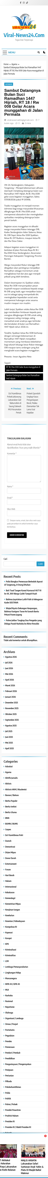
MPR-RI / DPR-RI (12, 984)
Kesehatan (9, 915)
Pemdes (8, 1041)
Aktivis (8, 783)
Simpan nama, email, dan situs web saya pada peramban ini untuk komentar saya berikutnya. (24, 523)
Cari (5, 558)
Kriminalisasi (10, 949)
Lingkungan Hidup (13, 972)
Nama (10, 486)
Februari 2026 (11, 691)
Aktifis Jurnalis (11, 777)
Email (10, 497)
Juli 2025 (8, 731)
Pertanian (9, 1075)
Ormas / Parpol (11, 1024)
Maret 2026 (10, 685)
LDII (7, 961)
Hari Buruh (9, 875)
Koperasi (9, 932)
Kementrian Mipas (13, 903)
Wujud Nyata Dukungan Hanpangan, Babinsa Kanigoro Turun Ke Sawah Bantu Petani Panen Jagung (21, 611)
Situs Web (11, 509)
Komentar (12, 453)
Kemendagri (10, 898)
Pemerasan (10, 1047)
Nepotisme (9, 1006)
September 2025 (12, 719)
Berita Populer (11, 800)
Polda (7, 1092)
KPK (7, 943)
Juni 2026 (9, 668)
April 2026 (9, 679)
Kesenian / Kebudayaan (15, 921)
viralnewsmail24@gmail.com (20, 120)
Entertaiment (11, 863)
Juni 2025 (9, 737)
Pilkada (8, 1081)
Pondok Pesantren (13, 1110)
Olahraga (9, 1012)
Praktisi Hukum (11, 1115)
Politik (8, 1098)
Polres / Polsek (11, 1104)
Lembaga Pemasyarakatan (16, 966)
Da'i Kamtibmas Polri (14, 835)
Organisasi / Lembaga (14, 1018)
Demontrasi (10, 846)
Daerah (8, 840)
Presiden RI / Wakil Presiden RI (18, 1127)
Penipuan (9, 1069)
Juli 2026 (9, 662)
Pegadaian (9, 1035)
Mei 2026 (9, 674)
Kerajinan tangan (12, 909)
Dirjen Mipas (10, 852)
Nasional (9, 1001)
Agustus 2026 (11, 656)
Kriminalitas (10, 955)
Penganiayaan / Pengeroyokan (18, 1064)
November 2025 (12, 708)
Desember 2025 (11, 702)
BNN (7, 818)
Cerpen (8, 829)
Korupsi (8, 938)
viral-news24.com (24, 35)
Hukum (8, 881)
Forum (8, 869)
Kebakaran (9, 892)
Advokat (9, 766)
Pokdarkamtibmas (13, 1087)
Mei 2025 (9, 742)
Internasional (10, 886)
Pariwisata (10, 1029)
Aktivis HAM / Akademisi (16, 789)
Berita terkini (10, 806)
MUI (7, 989)
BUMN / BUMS (11, 823)
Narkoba (9, 995)
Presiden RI (10, 1121)
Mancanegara (11, 978)
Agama (8, 84)
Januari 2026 (10, 696)
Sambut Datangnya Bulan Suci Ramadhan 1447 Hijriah (23, 377)
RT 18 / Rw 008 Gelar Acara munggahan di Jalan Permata (23, 369)
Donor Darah (10, 858)
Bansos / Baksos (12, 795)
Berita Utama (11, 812)
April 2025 (9, 748)
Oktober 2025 (11, 714)
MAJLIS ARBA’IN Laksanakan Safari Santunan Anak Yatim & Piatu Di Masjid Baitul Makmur (32, 1167)
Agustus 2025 (11, 725)
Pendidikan (10, 1058)
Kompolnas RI (11, 926)
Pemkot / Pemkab (12, 1052)
